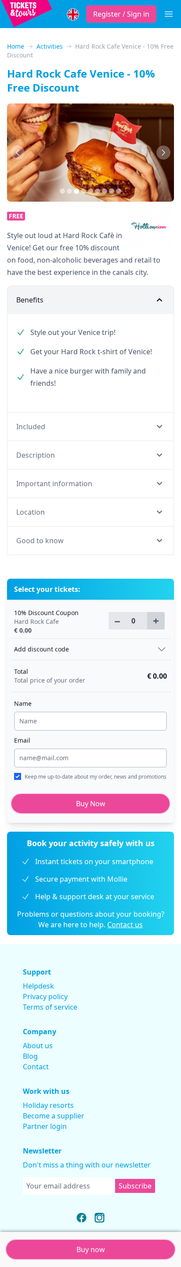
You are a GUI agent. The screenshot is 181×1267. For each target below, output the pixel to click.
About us (38, 1045)
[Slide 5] (97, 191)
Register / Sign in (121, 14)
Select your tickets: (47, 589)
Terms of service (50, 1007)
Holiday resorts (48, 1105)
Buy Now (90, 803)
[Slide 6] (104, 191)
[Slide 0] (62, 191)
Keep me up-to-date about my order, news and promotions (96, 776)
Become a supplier (53, 1116)
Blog (30, 1056)
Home (15, 46)
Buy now (90, 1249)
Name (23, 703)
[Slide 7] (111, 191)
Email (22, 740)
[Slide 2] (76, 191)
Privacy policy (45, 996)
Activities (49, 46)
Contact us (125, 924)
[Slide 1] (69, 191)
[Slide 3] (83, 191)
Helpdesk (38, 986)
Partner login (45, 1126)
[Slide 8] (118, 191)
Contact (36, 1066)
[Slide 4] (90, 191)
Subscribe (135, 1186)
